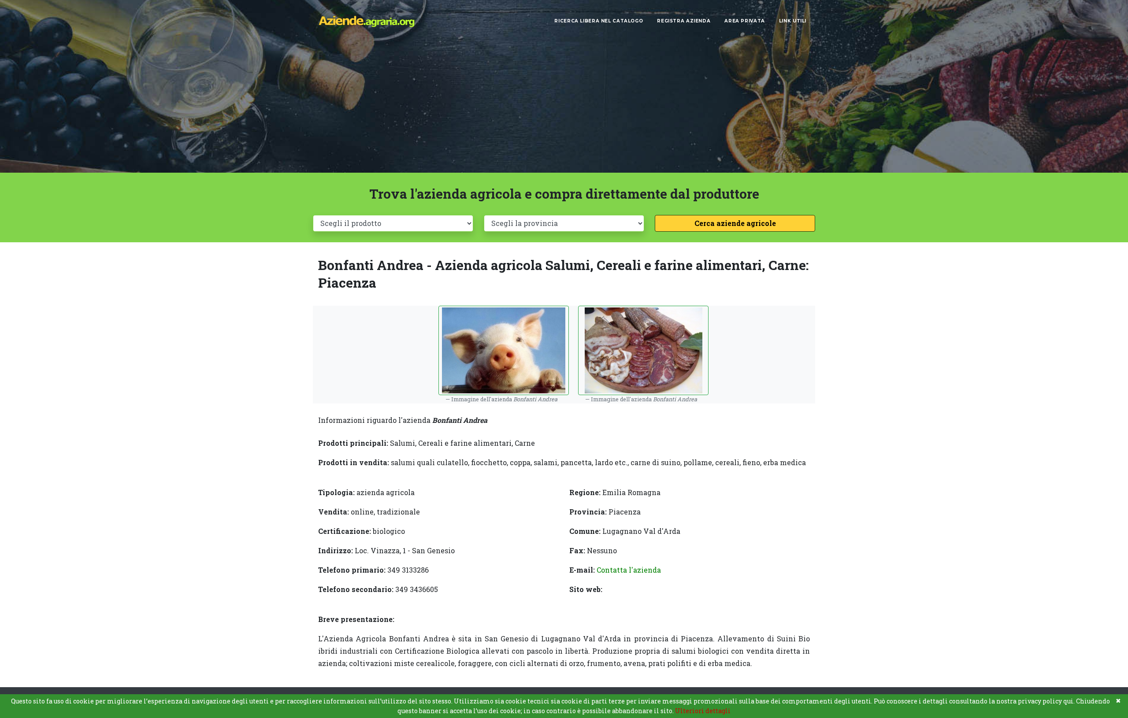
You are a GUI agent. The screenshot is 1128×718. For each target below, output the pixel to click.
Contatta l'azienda (629, 569)
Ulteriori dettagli (703, 711)
